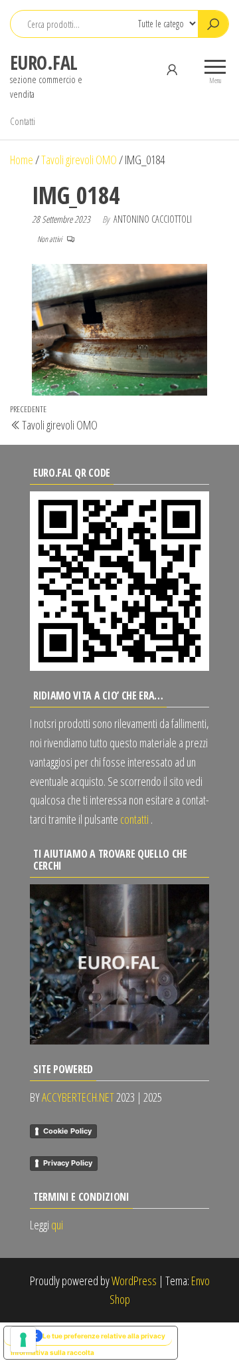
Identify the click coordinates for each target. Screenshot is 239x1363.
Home (21, 160)
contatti (134, 819)
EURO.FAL (44, 62)
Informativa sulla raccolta (52, 1352)
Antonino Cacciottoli (153, 219)
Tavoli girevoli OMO (79, 160)
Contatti (22, 121)
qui (57, 1225)
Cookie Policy (67, 1131)
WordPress (134, 1281)
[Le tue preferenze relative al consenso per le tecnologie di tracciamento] (23, 1339)
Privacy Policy (67, 1163)
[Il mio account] (172, 69)
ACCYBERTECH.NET (78, 1097)
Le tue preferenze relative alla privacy (103, 1336)
